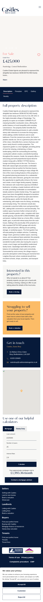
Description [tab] (7, 91)
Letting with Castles (9, 508)
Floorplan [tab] (18, 91)
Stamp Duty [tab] (20, 429)
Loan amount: (11, 434)
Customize (22, 591)
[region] (21, 585)
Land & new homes (9, 495)
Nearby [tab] (6, 96)
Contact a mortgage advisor (21, 480)
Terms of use (14, 557)
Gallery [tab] (33, 91)
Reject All (21, 597)
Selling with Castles (9, 493)
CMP (32, 562)
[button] (6, 48)
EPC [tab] (26, 91)
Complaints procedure (19, 562)
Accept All (21, 584)
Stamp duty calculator (9, 529)
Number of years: (12, 443)
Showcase (6, 500)
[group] (21, 36)
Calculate (21, 464)
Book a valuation (14, 328)
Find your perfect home (10, 522)
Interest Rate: (11, 453)
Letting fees (6, 511)
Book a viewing (14, 292)
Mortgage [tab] (8, 429)
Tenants (5, 540)
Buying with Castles (9, 524)
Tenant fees (6, 542)
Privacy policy (27, 557)
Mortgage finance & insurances (13, 526)
